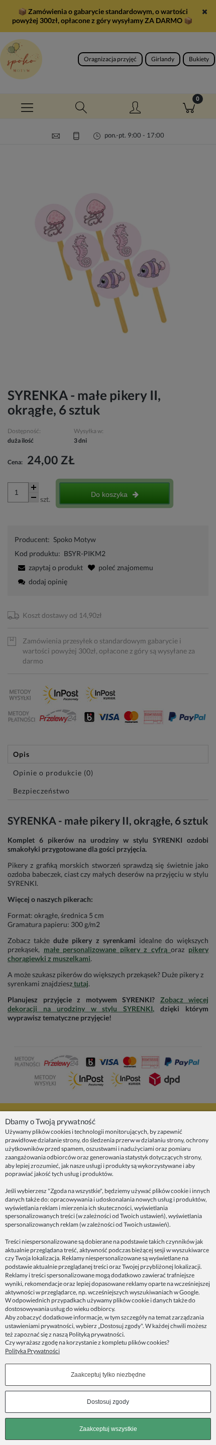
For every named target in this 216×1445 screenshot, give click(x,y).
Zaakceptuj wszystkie (108, 1428)
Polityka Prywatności (32, 1351)
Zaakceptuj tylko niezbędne (108, 1374)
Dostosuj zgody (108, 1401)
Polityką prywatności (96, 1334)
